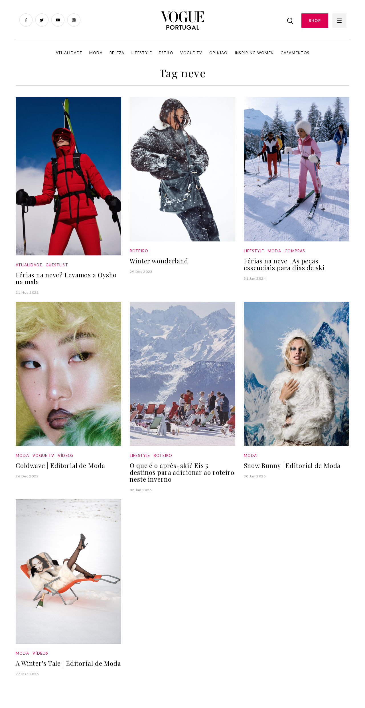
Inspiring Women (254, 53)
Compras (295, 251)
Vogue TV (191, 53)
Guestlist (57, 265)
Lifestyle (141, 53)
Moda (96, 53)
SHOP (315, 20)
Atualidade (69, 53)
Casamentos (295, 53)
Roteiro (139, 251)
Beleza (117, 53)
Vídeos (66, 455)
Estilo (166, 53)
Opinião (218, 53)
